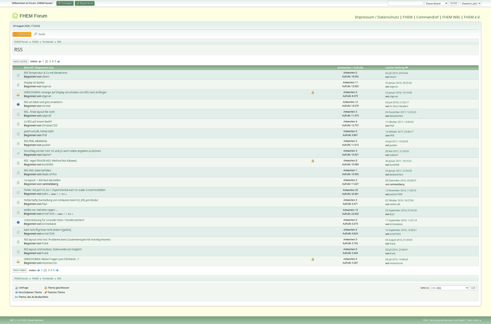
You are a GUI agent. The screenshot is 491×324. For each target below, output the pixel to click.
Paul (44, 204)
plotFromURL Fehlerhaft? (39, 131)
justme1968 (396, 194)
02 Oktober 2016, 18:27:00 (399, 200)
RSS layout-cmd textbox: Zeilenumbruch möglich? (53, 249)
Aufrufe (358, 67)
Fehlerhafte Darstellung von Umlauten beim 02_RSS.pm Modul (61, 200)
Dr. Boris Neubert (399, 106)
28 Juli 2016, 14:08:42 (396, 259)
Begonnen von (44, 67)
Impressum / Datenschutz (377, 17)
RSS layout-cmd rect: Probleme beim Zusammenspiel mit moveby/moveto (67, 239)
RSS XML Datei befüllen (37, 170)
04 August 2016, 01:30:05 (398, 239)
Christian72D (49, 125)
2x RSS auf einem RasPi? (38, 121)
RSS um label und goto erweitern (43, 102)
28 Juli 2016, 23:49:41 (396, 249)
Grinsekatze (49, 224)
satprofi (46, 115)
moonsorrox (49, 263)
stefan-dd (395, 204)
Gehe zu (425, 287)
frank (45, 243)
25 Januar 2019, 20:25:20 (398, 82)
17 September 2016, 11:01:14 (401, 220)
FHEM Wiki (451, 17)
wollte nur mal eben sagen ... (41, 210)
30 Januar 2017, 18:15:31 (398, 161)
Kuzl (392, 214)
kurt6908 (47, 164)
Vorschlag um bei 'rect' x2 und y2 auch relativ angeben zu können (62, 151)
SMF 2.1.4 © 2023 (18, 320)
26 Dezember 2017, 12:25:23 (400, 112)
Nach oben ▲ (474, 320)
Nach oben (19, 270)
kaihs (45, 194)
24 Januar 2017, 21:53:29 (398, 170)
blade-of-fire (49, 174)
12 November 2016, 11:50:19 (400, 190)
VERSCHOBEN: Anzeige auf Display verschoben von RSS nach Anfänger (65, 92)
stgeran (46, 86)
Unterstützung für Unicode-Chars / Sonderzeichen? (54, 220)
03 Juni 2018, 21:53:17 (397, 102)
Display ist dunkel (34, 82)
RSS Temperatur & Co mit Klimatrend (45, 72)
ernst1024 (48, 213)
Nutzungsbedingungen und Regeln (447, 320)
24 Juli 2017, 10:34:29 (396, 141)
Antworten (344, 67)
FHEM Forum (33, 15)
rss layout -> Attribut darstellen (42, 180)
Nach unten (20, 61)
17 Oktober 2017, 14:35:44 (399, 122)
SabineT (46, 154)
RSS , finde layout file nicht (39, 112)
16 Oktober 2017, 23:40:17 (399, 131)
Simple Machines (36, 320)
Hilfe (425, 320)
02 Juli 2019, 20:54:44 (396, 73)
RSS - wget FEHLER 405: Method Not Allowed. (50, 160)
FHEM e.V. (472, 17)
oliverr (46, 76)
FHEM (408, 17)
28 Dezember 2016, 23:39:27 (400, 180)
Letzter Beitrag (395, 67)
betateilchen (396, 116)
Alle (63, 194)
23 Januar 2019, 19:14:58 (398, 92)
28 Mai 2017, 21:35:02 (397, 151)
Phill (392, 125)
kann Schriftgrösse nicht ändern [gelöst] (47, 230)
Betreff (28, 67)
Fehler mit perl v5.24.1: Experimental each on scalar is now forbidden (64, 190)
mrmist (46, 106)
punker (46, 145)
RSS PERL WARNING (35, 141)
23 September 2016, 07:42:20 (401, 210)
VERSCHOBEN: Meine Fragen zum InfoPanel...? (51, 259)
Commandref (427, 17)
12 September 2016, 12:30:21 (401, 230)
